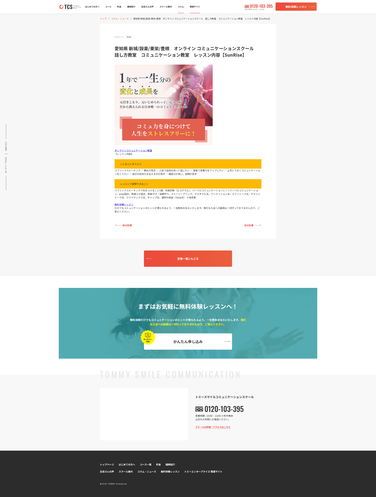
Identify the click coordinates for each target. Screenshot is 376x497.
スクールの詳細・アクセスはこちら (212, 426)
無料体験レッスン (124, 204)
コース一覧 (145, 464)
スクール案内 (166, 6)
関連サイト (195, 6)
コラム (181, 6)
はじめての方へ (92, 6)
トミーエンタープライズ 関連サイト (203, 471)
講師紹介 (131, 6)
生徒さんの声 (147, 6)
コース (108, 6)
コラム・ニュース (146, 471)
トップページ (107, 464)
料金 (119, 6)
